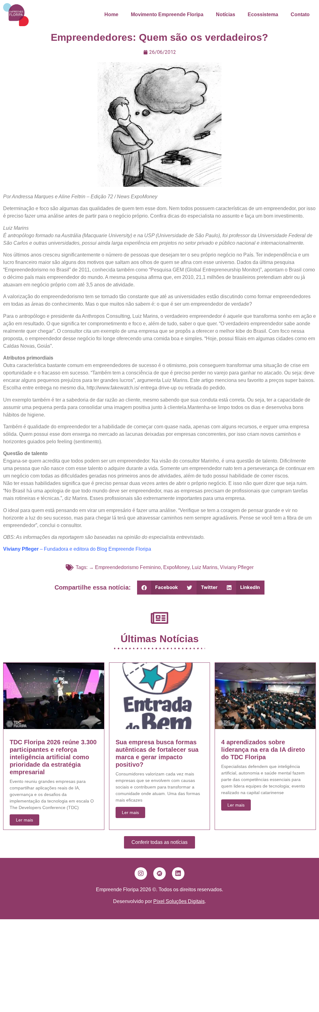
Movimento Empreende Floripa (167, 14)
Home (111, 14)
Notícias (225, 14)
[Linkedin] (178, 873)
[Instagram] (141, 873)
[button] (160, 588)
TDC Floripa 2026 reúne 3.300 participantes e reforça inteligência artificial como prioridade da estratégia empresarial (53, 757)
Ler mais (24, 819)
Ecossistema (263, 14)
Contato (300, 14)
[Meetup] (159, 873)
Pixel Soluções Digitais (179, 901)
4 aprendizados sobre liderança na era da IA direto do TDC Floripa (263, 749)
